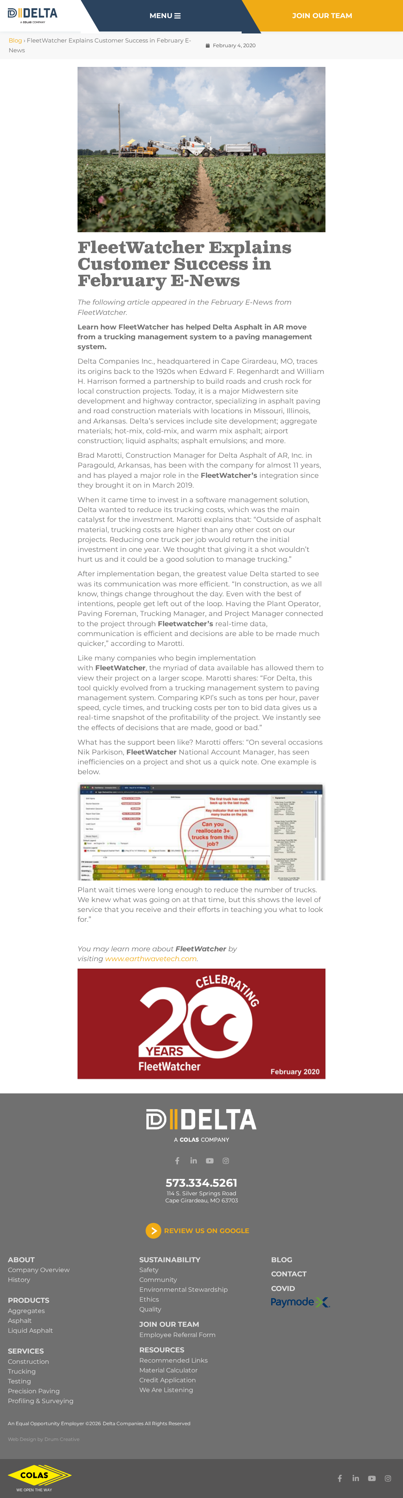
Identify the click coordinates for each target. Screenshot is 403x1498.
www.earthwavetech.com (151, 958)
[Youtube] (210, 1161)
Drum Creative (61, 1439)
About (21, 1260)
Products (28, 1300)
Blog (15, 40)
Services (26, 1351)
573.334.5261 (201, 1182)
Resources (161, 1350)
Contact (289, 1274)
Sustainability (169, 1260)
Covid (283, 1288)
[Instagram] (226, 1161)
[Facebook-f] (177, 1161)
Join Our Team (169, 1324)
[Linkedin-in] (194, 1161)
